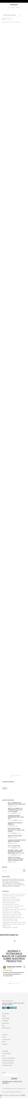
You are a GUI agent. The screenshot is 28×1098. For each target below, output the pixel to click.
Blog (3, 1025)
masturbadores (5, 911)
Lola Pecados (5, 1013)
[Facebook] (3, 1008)
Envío (3, 1056)
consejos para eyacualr (19, 895)
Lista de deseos (6, 1039)
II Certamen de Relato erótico (8, 905)
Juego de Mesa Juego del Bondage (14, 648)
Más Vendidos (5, 1018)
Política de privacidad (7, 1063)
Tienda (4, 1016)
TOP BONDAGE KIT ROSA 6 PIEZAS (14, 459)
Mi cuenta (4, 1034)
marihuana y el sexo (21, 909)
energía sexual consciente (7, 899)
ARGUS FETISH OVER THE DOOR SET (14, 171)
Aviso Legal (5, 1051)
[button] (4, 46)
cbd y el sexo (22, 894)
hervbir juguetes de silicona (7, 904)
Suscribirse (14, 1078)
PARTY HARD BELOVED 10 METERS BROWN (14, 75)
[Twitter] (6, 1008)
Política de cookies (7, 1065)
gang (14, 902)
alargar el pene (5, 894)
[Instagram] (8, 1008)
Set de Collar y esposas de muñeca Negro (14, 769)
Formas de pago (6, 1053)
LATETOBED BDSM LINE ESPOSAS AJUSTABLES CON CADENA (14, 106)
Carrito (4, 1037)
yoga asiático (4, 925)
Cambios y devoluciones (8, 1058)
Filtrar (4, 788)
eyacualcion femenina (6, 900)
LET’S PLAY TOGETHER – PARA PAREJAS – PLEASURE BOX (14, 363)
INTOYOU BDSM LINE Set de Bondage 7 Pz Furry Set (14, 395)
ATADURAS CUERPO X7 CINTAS (14, 739)
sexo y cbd (16, 922)
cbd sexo (18, 894)
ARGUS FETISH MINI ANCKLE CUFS (14, 430)
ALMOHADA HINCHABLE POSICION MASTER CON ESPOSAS (14, 556)
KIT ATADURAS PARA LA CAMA (14, 211)
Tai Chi (23, 924)
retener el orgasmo (14, 920)
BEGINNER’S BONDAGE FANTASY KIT (14, 489)
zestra (9, 925)
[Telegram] (16, 1008)
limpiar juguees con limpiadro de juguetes (10, 907)
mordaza (11, 911)
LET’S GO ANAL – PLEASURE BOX (14, 241)
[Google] (11, 1008)
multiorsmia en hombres (7, 912)
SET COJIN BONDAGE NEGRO (14, 587)
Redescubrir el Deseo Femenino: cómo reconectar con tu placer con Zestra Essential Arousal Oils (13, 918)
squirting (23, 922)
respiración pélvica (6, 920)
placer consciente (14, 914)
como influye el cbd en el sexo (8, 895)
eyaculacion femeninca (16, 900)
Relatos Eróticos (6, 1028)
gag (11, 902)
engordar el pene (16, 899)
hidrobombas (16, 904)
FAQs (3, 1042)
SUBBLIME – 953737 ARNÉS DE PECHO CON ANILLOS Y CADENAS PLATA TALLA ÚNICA (14, 50)
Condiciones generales (8, 1060)
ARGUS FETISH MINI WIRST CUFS (14, 137)
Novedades (5, 1020)
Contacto (4, 1044)
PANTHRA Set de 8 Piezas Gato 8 (14, 678)
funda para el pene (6, 902)
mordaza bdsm (16, 911)
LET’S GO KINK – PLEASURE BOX (14, 271)
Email (3, 1072)
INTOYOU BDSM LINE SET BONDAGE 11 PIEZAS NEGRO (14, 708)
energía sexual (13, 897)
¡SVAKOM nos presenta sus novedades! (10, 927)
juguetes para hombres (19, 905)
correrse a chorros (6, 897)
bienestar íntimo (12, 894)
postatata (20, 914)
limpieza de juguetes (6, 909)
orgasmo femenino (6, 914)
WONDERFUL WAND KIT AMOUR (14, 519)
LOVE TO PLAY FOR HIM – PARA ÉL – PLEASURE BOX (14, 301)
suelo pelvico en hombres (16, 924)
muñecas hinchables (17, 912)
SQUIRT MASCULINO (6, 924)
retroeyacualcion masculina (7, 922)
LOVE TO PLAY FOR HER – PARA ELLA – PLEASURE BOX (14, 332)
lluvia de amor (14, 909)
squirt (20, 922)
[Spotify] (13, 1008)
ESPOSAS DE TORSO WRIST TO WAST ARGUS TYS (14, 617)
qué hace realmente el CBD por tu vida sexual (11, 916)
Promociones (5, 1023)
